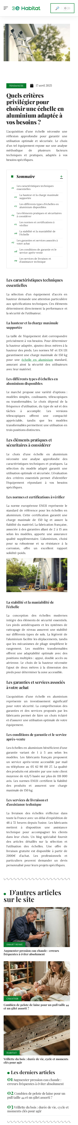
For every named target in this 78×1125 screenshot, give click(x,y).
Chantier (13, 998)
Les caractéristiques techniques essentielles (35, 187)
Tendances (16, 85)
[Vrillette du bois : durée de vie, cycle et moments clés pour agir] (37, 1035)
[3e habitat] (26, 8)
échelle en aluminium (37, 359)
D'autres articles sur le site (32, 896)
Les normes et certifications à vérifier (36, 224)
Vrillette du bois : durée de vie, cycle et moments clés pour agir (36, 1060)
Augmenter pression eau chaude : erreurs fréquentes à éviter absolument (31, 952)
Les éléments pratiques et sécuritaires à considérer (39, 215)
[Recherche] (57, 8)
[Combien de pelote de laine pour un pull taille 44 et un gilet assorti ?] (37, 981)
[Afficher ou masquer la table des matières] (49, 176)
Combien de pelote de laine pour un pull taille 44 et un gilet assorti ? (36, 1006)
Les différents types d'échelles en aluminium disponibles (39, 205)
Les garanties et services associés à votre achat (37, 242)
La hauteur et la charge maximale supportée (39, 196)
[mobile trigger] (7, 8)
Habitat (12, 1052)
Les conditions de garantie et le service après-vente (38, 251)
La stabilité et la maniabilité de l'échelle (37, 233)
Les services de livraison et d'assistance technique (35, 260)
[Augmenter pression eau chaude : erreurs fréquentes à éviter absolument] (37, 927)
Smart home (14, 944)
